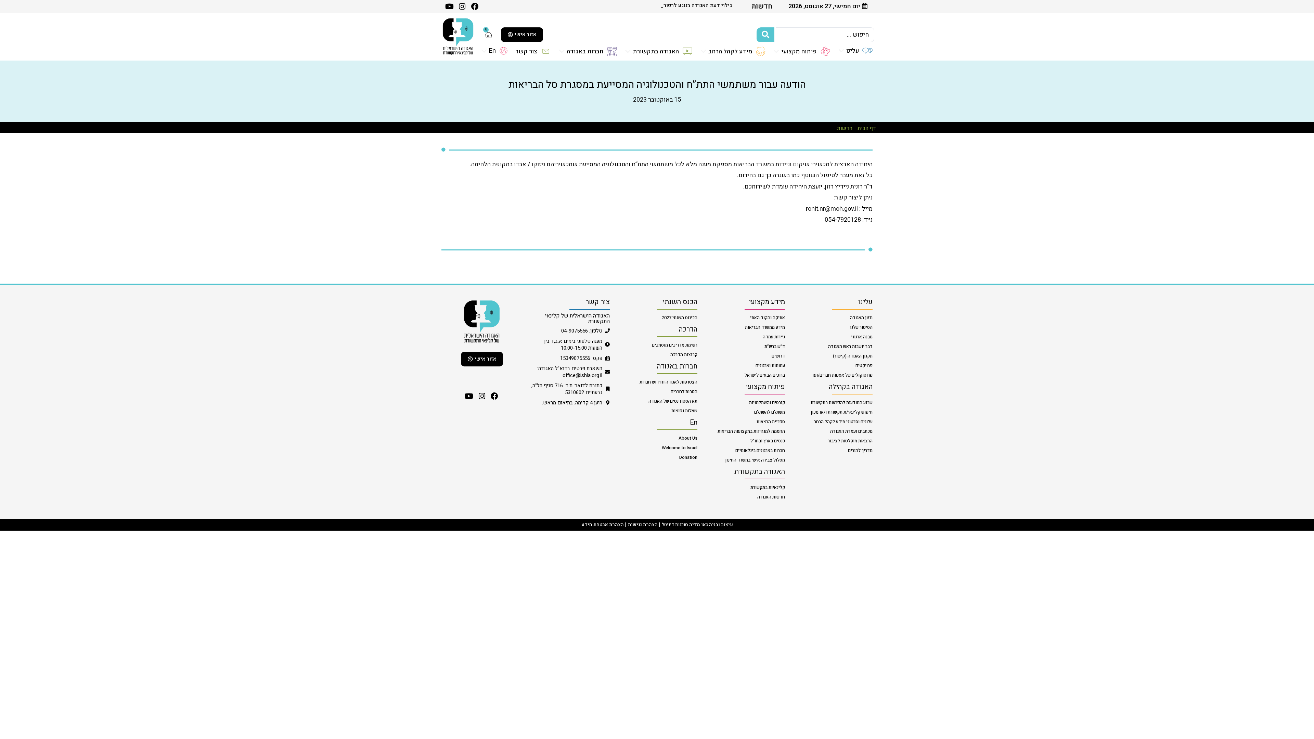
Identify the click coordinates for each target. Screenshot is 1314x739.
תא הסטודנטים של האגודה (672, 401)
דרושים (778, 356)
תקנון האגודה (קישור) (853, 356)
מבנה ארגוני (862, 337)
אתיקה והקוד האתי (767, 317)
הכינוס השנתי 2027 (679, 317)
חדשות (844, 128)
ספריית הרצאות (771, 421)
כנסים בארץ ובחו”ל (767, 441)
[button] (855, 51)
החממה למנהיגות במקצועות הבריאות (751, 431)
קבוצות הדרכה (683, 354)
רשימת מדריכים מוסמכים (674, 345)
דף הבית (867, 128)
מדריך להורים (860, 450)
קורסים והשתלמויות (767, 402)
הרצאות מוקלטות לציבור (850, 441)
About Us (688, 438)
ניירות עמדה (774, 337)
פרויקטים (864, 365)
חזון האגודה (861, 317)
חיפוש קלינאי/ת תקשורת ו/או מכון (842, 412)
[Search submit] (765, 34)
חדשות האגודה (771, 497)
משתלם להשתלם (769, 412)
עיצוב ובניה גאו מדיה (711, 524)
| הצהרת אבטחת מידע (603, 524)
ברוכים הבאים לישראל (765, 375)
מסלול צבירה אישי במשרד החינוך (754, 460)
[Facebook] (495, 396)
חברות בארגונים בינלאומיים (760, 450)
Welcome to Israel (679, 447)
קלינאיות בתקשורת (767, 487)
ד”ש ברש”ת (774, 346)
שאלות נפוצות (684, 410)
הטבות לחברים (684, 391)
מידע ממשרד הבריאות (765, 327)
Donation (688, 457)
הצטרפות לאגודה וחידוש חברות (668, 382)
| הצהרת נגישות (644, 524)
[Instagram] (482, 396)
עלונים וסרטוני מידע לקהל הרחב (843, 421)
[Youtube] (449, 6)
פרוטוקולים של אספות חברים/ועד (842, 375)
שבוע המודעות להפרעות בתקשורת (842, 402)
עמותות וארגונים (770, 365)
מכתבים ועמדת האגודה (851, 431)
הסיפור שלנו (861, 327)
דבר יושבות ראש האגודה (850, 346)
